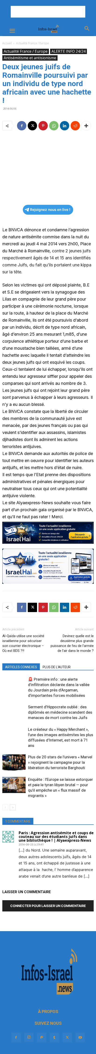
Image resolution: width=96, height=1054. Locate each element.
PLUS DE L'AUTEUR (57, 667)
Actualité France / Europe (32, 43)
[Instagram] (29, 1037)
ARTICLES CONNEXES (21, 667)
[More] (86, 125)
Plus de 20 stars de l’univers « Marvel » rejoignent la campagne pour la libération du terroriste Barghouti (60, 762)
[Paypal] (41, 1037)
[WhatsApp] (53, 125)
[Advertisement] (48, 12)
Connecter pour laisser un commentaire (48, 906)
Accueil (7, 43)
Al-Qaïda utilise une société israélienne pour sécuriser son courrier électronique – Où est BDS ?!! (23, 643)
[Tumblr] (54, 1037)
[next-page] (13, 807)
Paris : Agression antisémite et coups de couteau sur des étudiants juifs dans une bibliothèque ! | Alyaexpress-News (56, 836)
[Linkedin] (64, 125)
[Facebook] (21, 125)
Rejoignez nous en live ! (50, 209)
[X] (32, 125)
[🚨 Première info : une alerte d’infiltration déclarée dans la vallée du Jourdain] (14, 685)
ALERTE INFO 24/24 (68, 51)
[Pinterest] (43, 125)
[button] (12, 31)
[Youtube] (80, 1037)
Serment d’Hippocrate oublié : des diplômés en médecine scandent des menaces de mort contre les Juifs (60, 712)
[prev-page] (5, 807)
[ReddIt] (75, 125)
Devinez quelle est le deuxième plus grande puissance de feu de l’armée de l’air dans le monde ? (72, 643)
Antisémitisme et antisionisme (30, 57)
